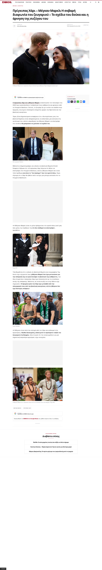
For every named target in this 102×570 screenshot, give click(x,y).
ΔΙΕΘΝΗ (43, 2)
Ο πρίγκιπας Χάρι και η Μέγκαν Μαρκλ (26, 103)
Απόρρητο (3, 568)
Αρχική (15, 5)
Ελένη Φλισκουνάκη (21, 26)
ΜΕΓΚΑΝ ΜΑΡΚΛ (17, 408)
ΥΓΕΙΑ (79, 2)
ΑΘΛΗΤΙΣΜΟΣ (59, 2)
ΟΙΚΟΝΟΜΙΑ (36, 2)
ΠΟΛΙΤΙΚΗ (28, 2)
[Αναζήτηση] (95, 2)
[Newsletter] (98, 2)
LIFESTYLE (68, 2)
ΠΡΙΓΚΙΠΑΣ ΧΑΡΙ (27, 408)
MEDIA (74, 2)
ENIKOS (7, 2)
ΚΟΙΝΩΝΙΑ (50, 2)
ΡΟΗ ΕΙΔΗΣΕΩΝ (19, 2)
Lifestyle (20, 5)
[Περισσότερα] (90, 2)
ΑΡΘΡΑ (85, 2)
